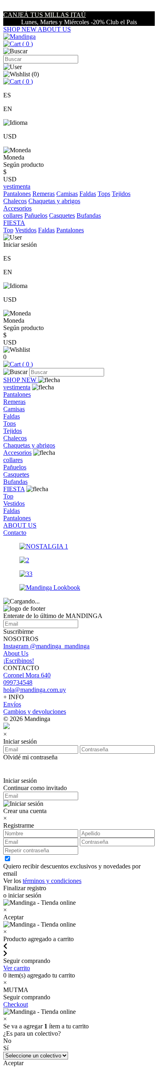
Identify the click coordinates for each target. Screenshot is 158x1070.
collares (13, 215)
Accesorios (17, 452)
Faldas (87, 193)
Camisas (67, 193)
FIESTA (14, 489)
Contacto (14, 532)
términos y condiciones (52, 880)
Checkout (15, 1004)
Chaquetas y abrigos (54, 201)
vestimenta (16, 387)
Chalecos (15, 201)
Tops (104, 193)
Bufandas (89, 215)
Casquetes (62, 215)
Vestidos (25, 230)
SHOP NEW (20, 29)
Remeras (43, 193)
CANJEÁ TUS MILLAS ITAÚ (44, 14)
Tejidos (121, 193)
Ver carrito (16, 968)
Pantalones (17, 193)
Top (8, 230)
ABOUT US (54, 29)
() (27, 43)
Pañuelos (35, 215)
